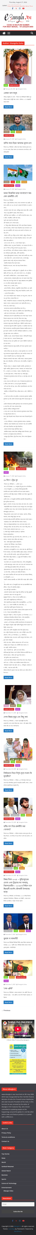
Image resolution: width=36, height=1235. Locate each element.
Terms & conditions (8, 1137)
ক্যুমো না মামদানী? (11, 938)
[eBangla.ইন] (4, 33)
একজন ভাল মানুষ (11, 92)
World (18, 185)
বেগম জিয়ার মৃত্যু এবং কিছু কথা (16, 716)
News (5, 85)
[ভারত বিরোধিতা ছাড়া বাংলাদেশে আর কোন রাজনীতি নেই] (18, 173)
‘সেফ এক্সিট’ (8, 988)
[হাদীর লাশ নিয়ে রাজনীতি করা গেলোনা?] (18, 806)
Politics (19, 132)
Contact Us (5, 1141)
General (6, 132)
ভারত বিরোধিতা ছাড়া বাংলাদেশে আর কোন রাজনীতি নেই (18, 194)
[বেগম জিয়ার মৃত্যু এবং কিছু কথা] (18, 694)
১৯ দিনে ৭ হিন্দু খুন (11, 480)
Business (5, 1175)
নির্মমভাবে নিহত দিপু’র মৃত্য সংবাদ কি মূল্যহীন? (18, 774)
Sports (4, 1179)
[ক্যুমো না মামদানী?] (18, 921)
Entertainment (7, 1187)
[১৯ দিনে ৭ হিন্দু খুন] (18, 460)
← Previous (6, 1010)
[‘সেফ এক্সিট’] (18, 968)
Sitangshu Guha (22, 89)
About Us (5, 1129)
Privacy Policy (6, 1133)
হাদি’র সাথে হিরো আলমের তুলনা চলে (18, 143)
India (12, 182)
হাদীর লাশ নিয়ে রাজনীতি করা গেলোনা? (14, 827)
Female (6, 705)
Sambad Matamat (14, 85)
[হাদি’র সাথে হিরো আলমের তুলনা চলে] (18, 122)
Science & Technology (9, 1183)
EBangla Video (8, 1191)
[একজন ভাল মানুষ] (18, 66)
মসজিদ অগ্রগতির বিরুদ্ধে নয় (14, 5)
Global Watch (15, 815)
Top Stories (5, 1154)
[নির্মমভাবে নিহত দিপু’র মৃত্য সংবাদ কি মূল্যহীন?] (18, 749)
